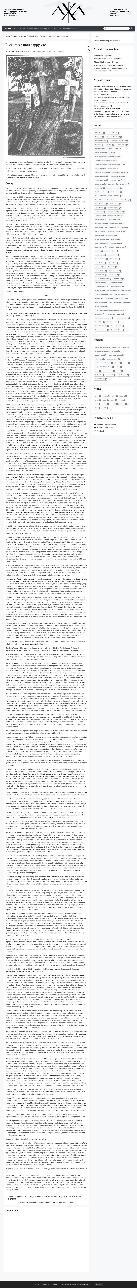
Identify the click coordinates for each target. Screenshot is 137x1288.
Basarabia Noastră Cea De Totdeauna (107, 351)
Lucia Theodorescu (17, 51)
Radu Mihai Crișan (121, 298)
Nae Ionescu (118, 278)
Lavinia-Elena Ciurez (101, 239)
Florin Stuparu (100, 207)
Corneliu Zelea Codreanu (120, 172)
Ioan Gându (122, 227)
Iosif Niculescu (111, 235)
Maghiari (116, 347)
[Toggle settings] (131, 28)
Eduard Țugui (99, 188)
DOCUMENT (112, 184)
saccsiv (126, 302)
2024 (114, 396)
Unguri (125, 347)
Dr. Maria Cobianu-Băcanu (117, 247)
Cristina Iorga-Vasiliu (117, 176)
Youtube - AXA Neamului (106, 425)
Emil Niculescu (116, 192)
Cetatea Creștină (113, 359)
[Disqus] (46, 1242)
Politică (30, 28)
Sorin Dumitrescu (113, 322)
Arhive (97, 388)
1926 (105, 408)
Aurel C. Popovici (100, 152)
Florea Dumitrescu (101, 204)
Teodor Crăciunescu (101, 330)
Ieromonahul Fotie (116, 223)
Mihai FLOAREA (113, 255)
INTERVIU (98, 227)
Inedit (120, 371)
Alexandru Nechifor (101, 141)
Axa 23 (42, 36)
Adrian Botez (100, 133)
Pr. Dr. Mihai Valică (101, 259)
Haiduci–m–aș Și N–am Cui (103, 363)
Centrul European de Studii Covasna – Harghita (109, 164)
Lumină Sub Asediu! (102, 347)
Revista (23, 36)
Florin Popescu (115, 204)
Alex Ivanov (99, 137)
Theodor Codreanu (117, 330)
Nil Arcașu (125, 290)
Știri (55, 28)
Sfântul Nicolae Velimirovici (115, 314)
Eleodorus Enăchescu (114, 188)
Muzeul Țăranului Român (103, 278)
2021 (105, 400)
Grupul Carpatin (100, 219)
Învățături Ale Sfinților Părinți (104, 367)
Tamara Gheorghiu (117, 326)
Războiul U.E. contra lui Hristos (106, 62)
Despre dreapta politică (103, 56)
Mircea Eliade (113, 263)
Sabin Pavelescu (114, 302)
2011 (97, 404)
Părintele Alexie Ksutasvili (119, 141)
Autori (97, 125)
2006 (97, 408)
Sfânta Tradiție (19, 28)
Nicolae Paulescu (113, 290)
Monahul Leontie (115, 271)
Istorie (98, 371)
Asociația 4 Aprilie (114, 148)
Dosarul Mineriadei (70, 28)
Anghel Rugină (122, 144)
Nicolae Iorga (99, 290)
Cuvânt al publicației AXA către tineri (108, 59)
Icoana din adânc (114, 219)
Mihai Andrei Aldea (111, 251)
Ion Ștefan (120, 231)
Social (36, 28)
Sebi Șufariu (99, 314)
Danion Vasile (100, 184)
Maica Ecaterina (100, 247)
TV (60, 28)
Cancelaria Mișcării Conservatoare (106, 160)
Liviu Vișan (115, 239)
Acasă (8, 36)
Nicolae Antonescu (115, 282)
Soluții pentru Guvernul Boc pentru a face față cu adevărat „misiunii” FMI (45, 1202)
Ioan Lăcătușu (100, 231)
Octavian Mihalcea (101, 294)
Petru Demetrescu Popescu (119, 294)
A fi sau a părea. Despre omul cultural (108, 65)
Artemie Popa (100, 148)
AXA (96, 36)
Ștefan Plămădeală (101, 326)
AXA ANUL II (33, 36)
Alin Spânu (99, 144)
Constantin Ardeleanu (102, 172)
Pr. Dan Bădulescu (101, 180)
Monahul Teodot (100, 274)
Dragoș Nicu (124, 184)
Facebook (100, 431)
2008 (124, 404)
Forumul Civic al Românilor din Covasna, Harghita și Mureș (113, 200)
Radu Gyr (99, 298)
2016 (114, 400)
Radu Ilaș (109, 298)
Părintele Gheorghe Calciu (116, 211)
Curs (127, 363)
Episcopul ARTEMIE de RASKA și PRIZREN (108, 196)
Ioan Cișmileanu (110, 227)
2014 (122, 400)
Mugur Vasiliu (114, 274)
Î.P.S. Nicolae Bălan (101, 286)
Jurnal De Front (109, 371)
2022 (97, 400)
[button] (89, 43)
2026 (97, 396)
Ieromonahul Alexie (101, 223)
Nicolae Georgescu (117, 286)
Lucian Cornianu (116, 243)
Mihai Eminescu (100, 255)
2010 (106, 404)
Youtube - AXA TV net (105, 428)
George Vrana (100, 211)
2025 (106, 396)
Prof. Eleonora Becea (101, 192)
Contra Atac (99, 375)
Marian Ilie (98, 251)
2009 (115, 404)
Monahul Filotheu (100, 271)
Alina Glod (110, 144)
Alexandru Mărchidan (113, 137)
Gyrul (119, 367)
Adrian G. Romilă (113, 133)
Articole (15, 36)
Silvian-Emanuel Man (122, 318)
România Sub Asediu (116, 355)
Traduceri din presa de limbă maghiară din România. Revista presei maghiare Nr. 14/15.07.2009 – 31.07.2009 (44, 1198)
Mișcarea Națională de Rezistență (105, 267)
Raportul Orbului (100, 378)
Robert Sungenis (100, 302)
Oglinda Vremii (100, 355)
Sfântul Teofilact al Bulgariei (104, 318)
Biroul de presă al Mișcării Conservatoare (108, 156)
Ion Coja (111, 231)
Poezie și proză (46, 28)
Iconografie (111, 375)
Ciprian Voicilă (113, 168)
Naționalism (99, 359)
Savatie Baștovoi (100, 306)
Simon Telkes (99, 322)
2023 (123, 396)
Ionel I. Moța (99, 235)
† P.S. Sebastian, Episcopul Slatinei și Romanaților (110, 310)
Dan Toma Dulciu (116, 180)
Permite (99, 1284)
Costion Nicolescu (101, 176)
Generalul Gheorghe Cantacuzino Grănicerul (108, 215)
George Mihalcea (114, 207)
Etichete (98, 339)
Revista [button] (8, 28)
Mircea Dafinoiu (100, 263)
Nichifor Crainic (100, 282)
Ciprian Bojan (100, 168)
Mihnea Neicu (115, 259)
